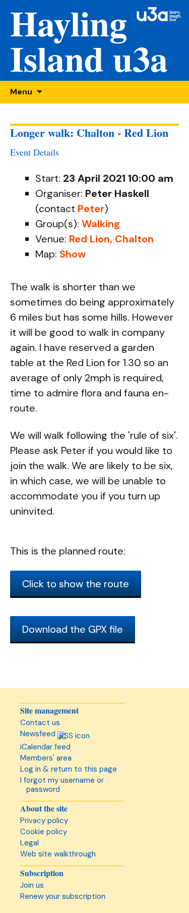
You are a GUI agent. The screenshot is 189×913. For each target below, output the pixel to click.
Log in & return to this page (68, 769)
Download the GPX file (72, 629)
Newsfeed (38, 734)
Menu (21, 91)
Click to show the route (75, 583)
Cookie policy (43, 832)
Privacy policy (44, 821)
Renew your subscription (62, 896)
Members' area (46, 758)
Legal (29, 843)
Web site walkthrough (58, 854)
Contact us (40, 723)
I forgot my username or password (62, 784)
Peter (91, 208)
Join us (32, 885)
